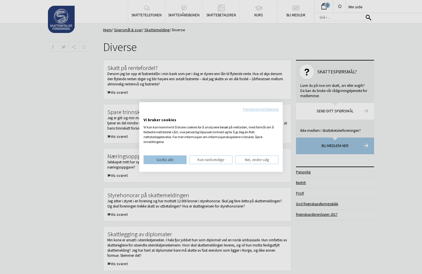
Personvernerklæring (260, 109)
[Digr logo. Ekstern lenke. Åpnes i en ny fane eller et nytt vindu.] (147, 114)
